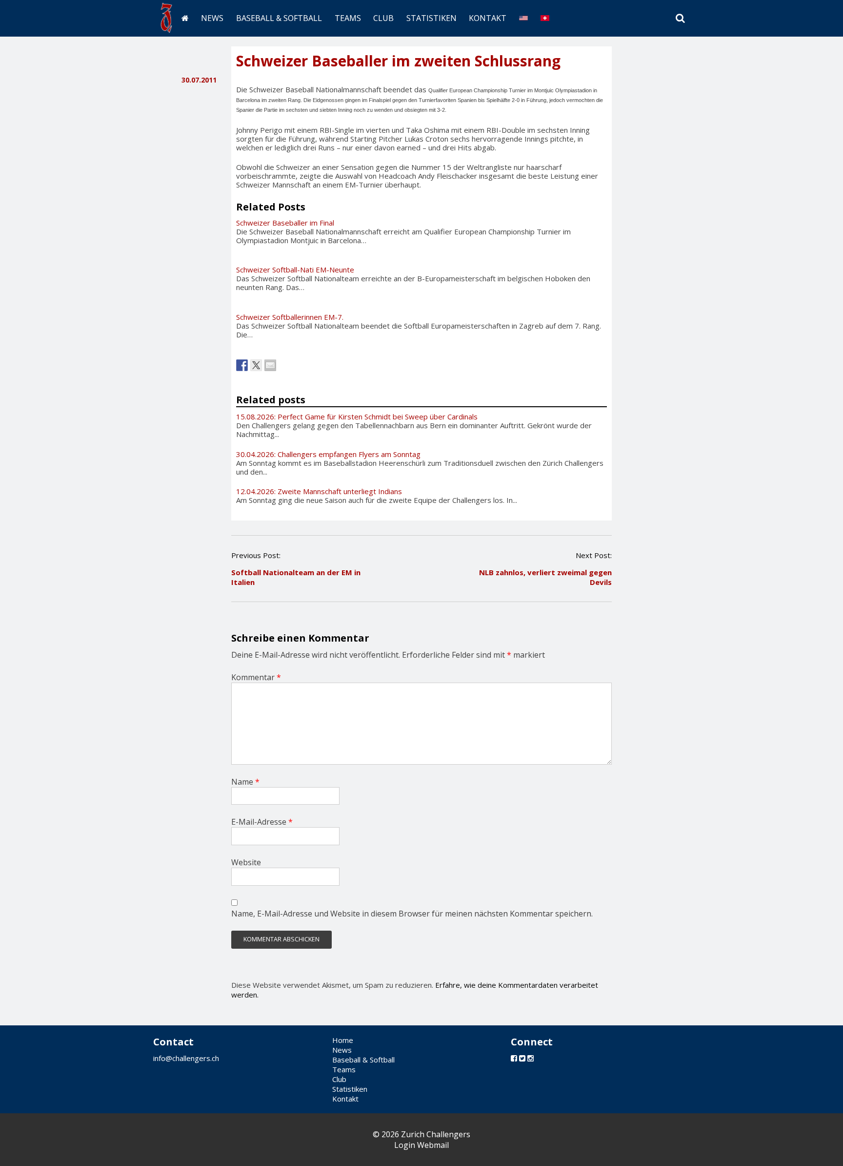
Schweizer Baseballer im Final (285, 223)
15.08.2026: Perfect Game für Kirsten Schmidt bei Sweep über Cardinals (357, 416)
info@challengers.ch (186, 1058)
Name (245, 781)
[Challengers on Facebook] (514, 1058)
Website (246, 862)
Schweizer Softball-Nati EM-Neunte (295, 269)
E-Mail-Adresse (262, 821)
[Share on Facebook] (242, 365)
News (212, 18)
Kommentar (256, 677)
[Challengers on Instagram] (530, 1058)
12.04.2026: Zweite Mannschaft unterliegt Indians (319, 491)
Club (383, 18)
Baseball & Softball (279, 18)
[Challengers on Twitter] (522, 1058)
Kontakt (487, 18)
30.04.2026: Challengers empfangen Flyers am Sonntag (328, 454)
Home (342, 1040)
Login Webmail (421, 1145)
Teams (348, 18)
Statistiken (431, 18)
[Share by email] (270, 365)
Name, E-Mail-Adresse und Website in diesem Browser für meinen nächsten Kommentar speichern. (412, 913)
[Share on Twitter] (256, 365)
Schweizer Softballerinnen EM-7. (289, 317)
